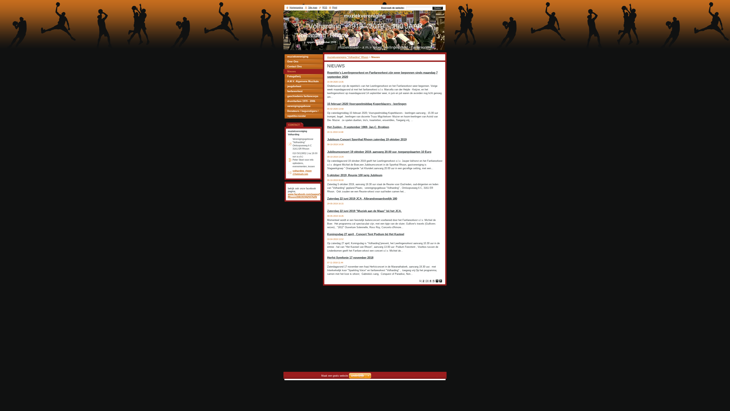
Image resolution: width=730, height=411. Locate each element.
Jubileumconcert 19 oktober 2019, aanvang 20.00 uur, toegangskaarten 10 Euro (379, 151)
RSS (324, 7)
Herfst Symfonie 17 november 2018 (350, 257)
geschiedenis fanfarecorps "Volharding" (302, 97)
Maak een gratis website (334, 375)
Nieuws (291, 71)
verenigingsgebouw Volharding (298, 107)
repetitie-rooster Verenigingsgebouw (299, 117)
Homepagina (296, 7)
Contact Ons (294, 66)
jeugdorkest (294, 86)
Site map (312, 7)
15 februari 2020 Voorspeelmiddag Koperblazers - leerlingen (366, 103)
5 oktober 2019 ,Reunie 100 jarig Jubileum (354, 175)
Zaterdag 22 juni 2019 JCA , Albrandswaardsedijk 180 (362, 198)
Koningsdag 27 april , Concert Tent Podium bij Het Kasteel (365, 234)
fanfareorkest (294, 91)
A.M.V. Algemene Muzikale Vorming (303, 82)
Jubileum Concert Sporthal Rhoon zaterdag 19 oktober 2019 (367, 139)
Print (334, 7)
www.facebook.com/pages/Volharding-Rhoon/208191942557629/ (310, 195)
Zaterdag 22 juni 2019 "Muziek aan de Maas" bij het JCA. (364, 211)
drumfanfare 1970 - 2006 (301, 101)
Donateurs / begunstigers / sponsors (302, 112)
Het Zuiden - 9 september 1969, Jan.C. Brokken (358, 127)
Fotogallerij (294, 76)
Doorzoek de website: (393, 8)
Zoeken (437, 8)
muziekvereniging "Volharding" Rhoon (347, 57)
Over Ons (292, 61)
